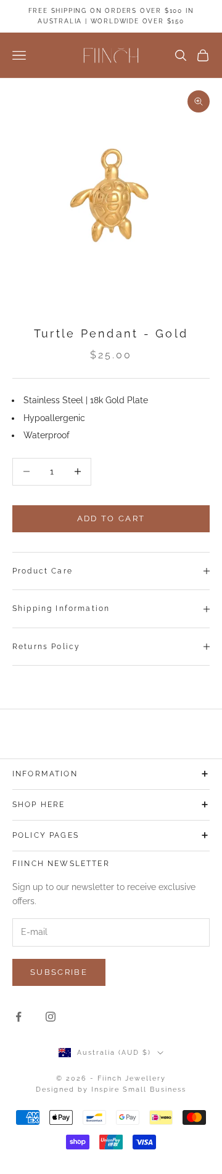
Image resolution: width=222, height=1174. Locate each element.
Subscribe (59, 972)
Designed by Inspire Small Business (111, 1089)
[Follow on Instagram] (50, 1017)
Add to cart (111, 518)
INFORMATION (45, 774)
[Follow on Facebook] (18, 1017)
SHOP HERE (38, 804)
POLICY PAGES (45, 835)
